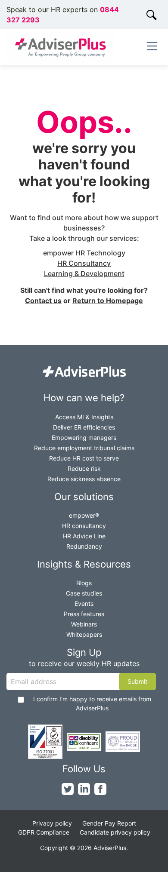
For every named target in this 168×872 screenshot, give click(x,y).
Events (84, 603)
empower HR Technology (84, 253)
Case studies (84, 593)
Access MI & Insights (84, 417)
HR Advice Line (84, 536)
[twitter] (68, 788)
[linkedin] (84, 788)
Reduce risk (84, 468)
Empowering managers (84, 437)
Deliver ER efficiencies (84, 427)
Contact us (43, 300)
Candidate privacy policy (115, 832)
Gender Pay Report (109, 823)
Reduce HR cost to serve (84, 458)
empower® (84, 515)
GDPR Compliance (43, 832)
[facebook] (100, 788)
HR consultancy (84, 525)
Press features (84, 613)
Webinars (84, 624)
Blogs (84, 582)
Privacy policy (52, 823)
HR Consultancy (84, 263)
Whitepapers (84, 634)
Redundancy (84, 546)
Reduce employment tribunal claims (84, 447)
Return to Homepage (107, 300)
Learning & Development (84, 273)
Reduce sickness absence (84, 478)
